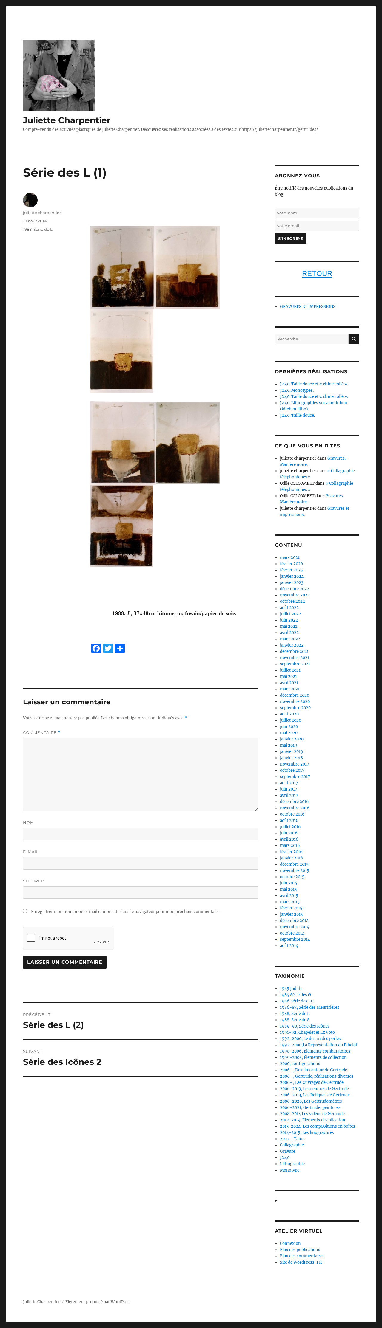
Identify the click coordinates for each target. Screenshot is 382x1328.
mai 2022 (289, 626)
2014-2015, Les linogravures (307, 1132)
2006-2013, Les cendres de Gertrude (314, 1088)
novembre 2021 (294, 657)
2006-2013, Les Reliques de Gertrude (315, 1095)
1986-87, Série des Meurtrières (309, 1007)
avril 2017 (289, 795)
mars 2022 (290, 638)
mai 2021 (288, 676)
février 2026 (291, 563)
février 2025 (291, 570)
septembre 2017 (295, 776)
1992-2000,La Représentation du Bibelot (318, 1044)
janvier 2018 (291, 757)
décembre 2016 (294, 801)
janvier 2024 (292, 576)
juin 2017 (288, 789)
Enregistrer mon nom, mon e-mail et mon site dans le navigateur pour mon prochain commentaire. (125, 911)
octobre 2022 (292, 601)
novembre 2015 (294, 870)
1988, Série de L (38, 229)
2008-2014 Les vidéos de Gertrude (312, 1113)
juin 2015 (288, 883)
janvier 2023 (291, 582)
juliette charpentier (42, 212)
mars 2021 (290, 689)
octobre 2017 (292, 770)
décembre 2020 (294, 695)
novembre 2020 (295, 701)
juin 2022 (289, 620)
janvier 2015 (291, 914)
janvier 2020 (292, 739)
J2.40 (284, 1157)
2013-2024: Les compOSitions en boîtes (317, 1126)
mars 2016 (290, 845)
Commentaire (42, 732)
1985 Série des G (295, 994)
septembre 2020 (295, 707)
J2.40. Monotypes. (297, 390)
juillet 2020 (290, 720)
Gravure (287, 1151)
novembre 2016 (294, 808)
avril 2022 (289, 632)
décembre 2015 (294, 864)
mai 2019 (288, 745)
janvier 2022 (292, 645)
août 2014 (289, 945)
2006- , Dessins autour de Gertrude (313, 1070)
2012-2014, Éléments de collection (312, 1120)
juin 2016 (289, 833)
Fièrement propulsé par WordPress (98, 1301)
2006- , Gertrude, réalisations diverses (316, 1076)
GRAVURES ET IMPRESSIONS (307, 306)
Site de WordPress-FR (301, 1262)
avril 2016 (289, 839)
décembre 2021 (294, 651)
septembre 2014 (295, 939)
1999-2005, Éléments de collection (313, 1057)
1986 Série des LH (297, 1001)
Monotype (289, 1170)
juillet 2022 (290, 613)
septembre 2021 (295, 664)
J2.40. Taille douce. (297, 415)
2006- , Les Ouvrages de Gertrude (312, 1082)
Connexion (290, 1243)
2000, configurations (300, 1063)
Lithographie (292, 1163)
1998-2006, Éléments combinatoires (315, 1051)
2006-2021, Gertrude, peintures (310, 1107)
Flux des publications (300, 1249)
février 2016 (291, 851)
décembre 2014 (294, 920)
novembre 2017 (294, 764)
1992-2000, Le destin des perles (310, 1038)
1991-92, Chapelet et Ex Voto (307, 1032)
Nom (28, 822)
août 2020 (289, 714)
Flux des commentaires (302, 1256)
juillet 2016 (290, 826)
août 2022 (289, 607)
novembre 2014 (294, 926)
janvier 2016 (291, 858)
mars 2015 (290, 901)
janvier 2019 (291, 751)
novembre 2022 (295, 595)
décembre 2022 (294, 588)
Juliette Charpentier (66, 120)
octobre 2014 (292, 933)
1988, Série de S (294, 1019)
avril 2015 (289, 895)
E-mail (31, 851)
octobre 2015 (292, 876)
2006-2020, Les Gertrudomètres (311, 1101)
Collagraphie (292, 1145)
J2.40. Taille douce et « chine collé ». (314, 384)
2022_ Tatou (292, 1138)
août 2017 (289, 782)
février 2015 (291, 908)
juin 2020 (289, 726)
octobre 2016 (292, 814)
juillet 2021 (290, 670)
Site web (33, 880)
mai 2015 (288, 889)
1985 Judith (291, 988)
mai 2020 (289, 732)
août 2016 (289, 820)
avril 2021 (289, 682)
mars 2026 (290, 557)
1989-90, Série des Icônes (305, 1026)
